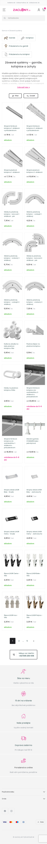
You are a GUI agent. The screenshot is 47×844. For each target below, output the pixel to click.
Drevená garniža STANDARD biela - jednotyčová (33, 441)
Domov (4, 31)
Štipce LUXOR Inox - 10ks (11, 616)
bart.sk (31, 837)
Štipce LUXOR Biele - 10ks (34, 574)
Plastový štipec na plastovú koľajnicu (33, 345)
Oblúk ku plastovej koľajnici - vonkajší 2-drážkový (12, 302)
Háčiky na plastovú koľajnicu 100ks (11, 389)
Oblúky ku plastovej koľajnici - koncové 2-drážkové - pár (35, 258)
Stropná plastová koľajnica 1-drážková (12, 171)
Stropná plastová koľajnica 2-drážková (34, 171)
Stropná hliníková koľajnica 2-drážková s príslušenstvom (34, 128)
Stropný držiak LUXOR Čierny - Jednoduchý (34, 533)
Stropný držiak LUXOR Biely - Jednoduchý (34, 491)
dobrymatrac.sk (22, 3)
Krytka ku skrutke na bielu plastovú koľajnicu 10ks (11, 346)
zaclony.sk (18, 837)
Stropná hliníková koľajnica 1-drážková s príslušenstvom (12, 128)
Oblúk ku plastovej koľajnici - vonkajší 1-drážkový (34, 214)
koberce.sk (11, 3)
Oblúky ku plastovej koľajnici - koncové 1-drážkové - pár (12, 214)
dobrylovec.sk (34, 3)
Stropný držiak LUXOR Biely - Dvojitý (11, 491)
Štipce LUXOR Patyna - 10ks (35, 616)
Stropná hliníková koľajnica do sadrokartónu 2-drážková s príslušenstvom (33, 392)
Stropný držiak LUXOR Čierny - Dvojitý (11, 533)
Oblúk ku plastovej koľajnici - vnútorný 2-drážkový (35, 302)
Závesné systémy (15, 31)
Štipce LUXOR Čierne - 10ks (11, 574)
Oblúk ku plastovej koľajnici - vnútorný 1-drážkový (12, 258)
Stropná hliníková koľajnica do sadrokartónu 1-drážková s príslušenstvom (10, 443)
